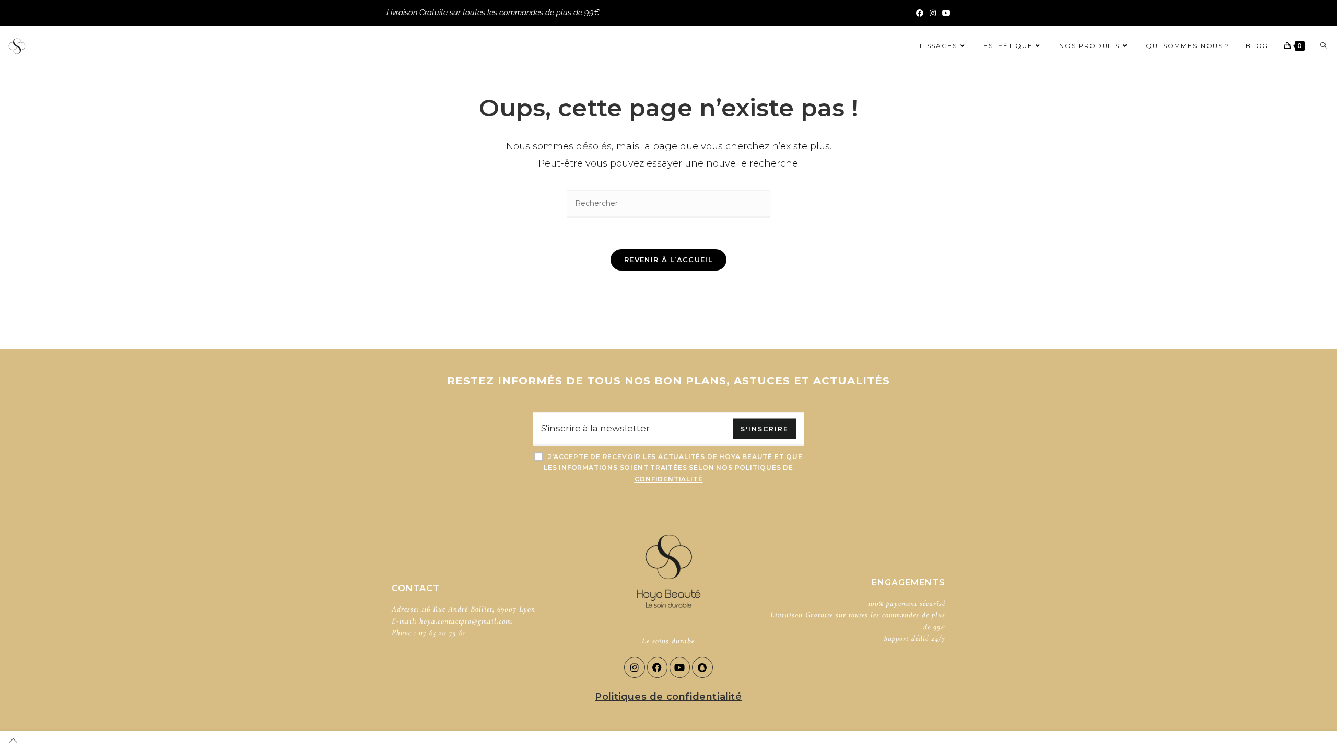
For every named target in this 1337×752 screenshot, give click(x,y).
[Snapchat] (702, 667)
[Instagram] (634, 667)
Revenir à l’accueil (668, 259)
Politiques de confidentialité (668, 696)
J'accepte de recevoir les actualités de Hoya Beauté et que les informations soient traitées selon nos (673, 468)
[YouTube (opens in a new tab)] (945, 13)
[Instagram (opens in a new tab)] (932, 13)
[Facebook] (657, 667)
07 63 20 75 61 (442, 632)
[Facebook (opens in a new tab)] (919, 13)
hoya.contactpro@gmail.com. (466, 621)
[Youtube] (680, 667)
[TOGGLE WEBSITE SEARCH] (1323, 45)
